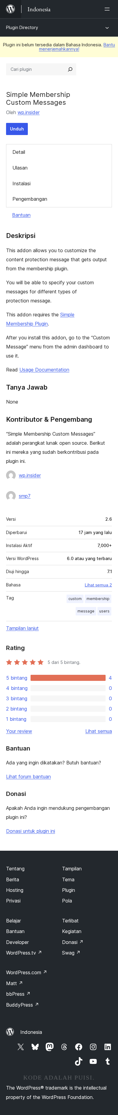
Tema (68, 879)
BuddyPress (22, 1005)
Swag (71, 953)
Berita (12, 879)
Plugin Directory (22, 27)
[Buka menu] (108, 9)
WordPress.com (26, 972)
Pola (67, 901)
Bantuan (21, 215)
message (85, 611)
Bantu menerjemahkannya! (77, 46)
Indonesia (31, 1032)
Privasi (13, 901)
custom (75, 598)
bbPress (18, 994)
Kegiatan (71, 931)
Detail (18, 152)
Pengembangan (29, 199)
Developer (17, 942)
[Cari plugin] (70, 69)
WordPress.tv (24, 953)
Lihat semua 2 (98, 584)
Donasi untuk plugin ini (30, 831)
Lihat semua (98, 731)
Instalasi (21, 183)
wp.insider (29, 112)
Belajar (13, 921)
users (104, 611)
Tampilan (72, 869)
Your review (19, 731)
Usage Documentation (44, 370)
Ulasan (20, 168)
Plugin (68, 890)
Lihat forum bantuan (28, 777)
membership (98, 598)
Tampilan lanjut (22, 628)
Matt (14, 983)
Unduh (17, 128)
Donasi (73, 942)
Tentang (15, 869)
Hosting (14, 890)
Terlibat (70, 921)
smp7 (25, 496)
